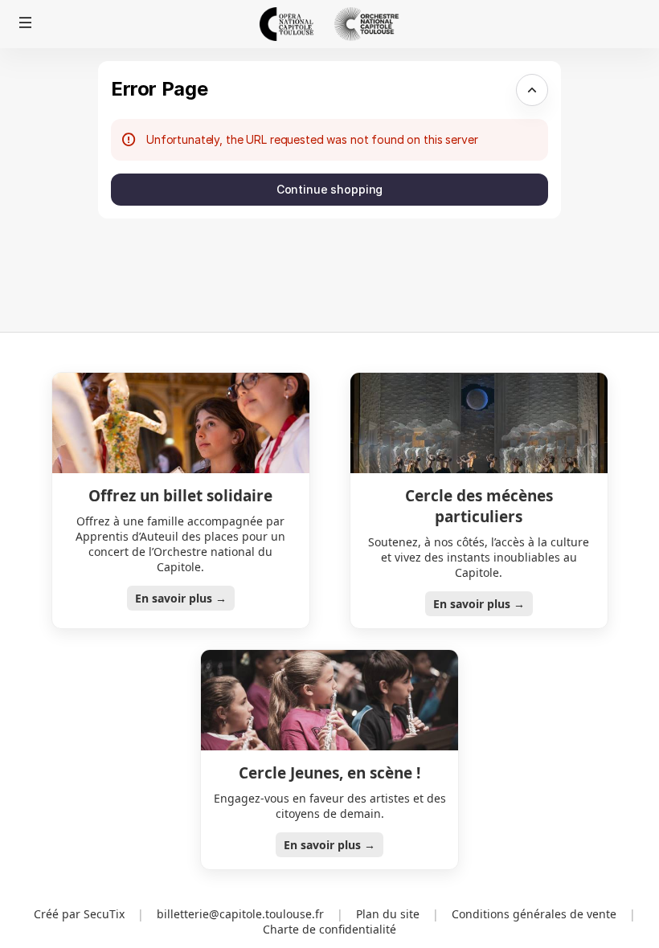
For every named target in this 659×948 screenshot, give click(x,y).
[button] (26, 22)
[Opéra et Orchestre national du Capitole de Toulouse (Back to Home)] (329, 24)
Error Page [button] (159, 88)
